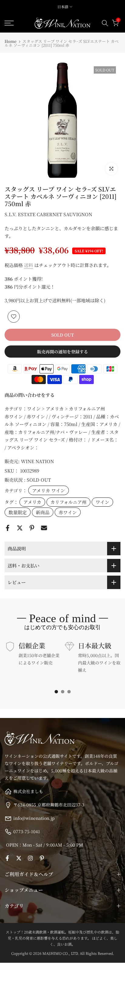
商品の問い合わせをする (30, 395)
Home (10, 41)
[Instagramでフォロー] (30, 858)
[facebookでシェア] (8, 527)
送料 (28, 265)
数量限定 (17, 512)
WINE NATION (37, 461)
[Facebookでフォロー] (7, 858)
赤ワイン (68, 512)
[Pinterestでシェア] (32, 527)
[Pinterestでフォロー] (42, 858)
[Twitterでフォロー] (19, 858)
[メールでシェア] (44, 527)
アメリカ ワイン (48, 490)
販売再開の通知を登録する (62, 351)
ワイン (102, 502)
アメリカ (32, 502)
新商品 (42, 512)
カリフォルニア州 (68, 502)
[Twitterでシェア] (20, 527)
